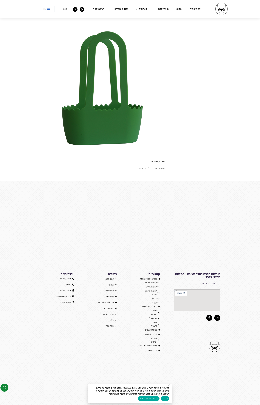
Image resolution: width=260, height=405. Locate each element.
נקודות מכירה (121, 9)
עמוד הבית (195, 9)
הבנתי (165, 398)
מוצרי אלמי (163, 9)
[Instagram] (75, 9)
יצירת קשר (98, 9)
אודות (179, 9)
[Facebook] (82, 9)
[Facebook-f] (209, 318)
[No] (168, 385)
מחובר (155, 168)
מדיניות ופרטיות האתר (148, 398)
